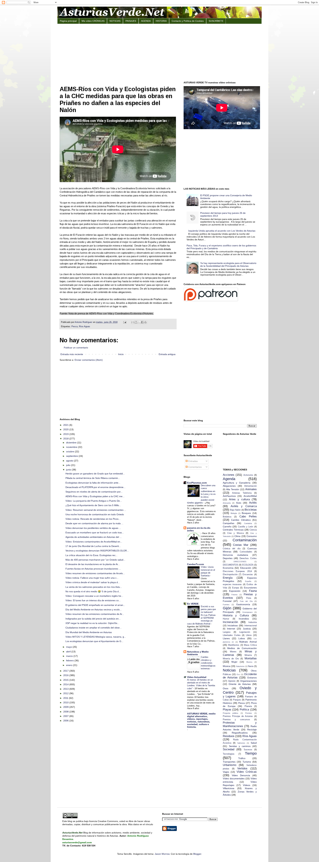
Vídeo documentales (234, 778)
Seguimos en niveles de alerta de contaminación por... (93, 491)
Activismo (248, 475)
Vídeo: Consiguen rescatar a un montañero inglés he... (94, 596)
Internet (231, 628)
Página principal (68, 21)
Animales (251, 489)
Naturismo (240, 666)
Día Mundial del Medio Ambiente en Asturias (88, 632)
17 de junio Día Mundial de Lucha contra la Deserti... (93, 546)
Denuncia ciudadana (235, 555)
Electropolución (230, 574)
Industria (252, 622)
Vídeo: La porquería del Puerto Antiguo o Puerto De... (93, 500)
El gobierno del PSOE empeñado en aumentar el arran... (95, 605)
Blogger (197, 854)
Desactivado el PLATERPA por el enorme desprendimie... (95, 487)
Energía (227, 577)
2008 (66, 711)
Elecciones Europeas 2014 (237, 571)
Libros (249, 635)
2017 (66, 670)
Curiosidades (246, 552)
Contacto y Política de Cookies (188, 21)
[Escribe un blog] (136, 322)
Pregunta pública (230, 713)
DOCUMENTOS (230, 565)
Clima (237, 536)
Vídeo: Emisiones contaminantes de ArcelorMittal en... (93, 541)
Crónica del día (231, 548)
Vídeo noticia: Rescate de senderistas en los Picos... (92, 519)
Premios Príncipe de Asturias (238, 716)
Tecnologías (228, 754)
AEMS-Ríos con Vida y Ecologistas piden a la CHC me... (94, 496)
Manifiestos (233, 645)
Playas (227, 709)
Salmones (241, 743)
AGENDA (146, 21)
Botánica (227, 517)
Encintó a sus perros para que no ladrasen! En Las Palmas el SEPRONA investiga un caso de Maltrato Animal (201, 615)
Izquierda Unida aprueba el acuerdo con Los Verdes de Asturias (221, 230)
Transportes (229, 761)
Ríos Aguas (84, 326)
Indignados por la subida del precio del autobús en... (93, 618)
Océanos (252, 677)
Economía (228, 568)
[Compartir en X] (139, 322)
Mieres (233, 652)
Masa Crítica (250, 645)
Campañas (228, 523)
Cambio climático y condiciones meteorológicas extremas (208, 663)
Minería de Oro (231, 658)
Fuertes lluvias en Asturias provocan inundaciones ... (93, 568)
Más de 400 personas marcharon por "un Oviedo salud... (95, 559)
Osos (225, 688)
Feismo (234, 595)
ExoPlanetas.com (197, 482)
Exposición (234, 591)
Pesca (74, 326)
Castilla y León (245, 527)
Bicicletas (251, 509)
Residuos (228, 736)
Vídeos (246, 785)
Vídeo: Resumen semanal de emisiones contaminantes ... (95, 510)
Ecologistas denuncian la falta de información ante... (92, 482)
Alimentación (250, 486)
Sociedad (228, 749)
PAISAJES (130, 21)
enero (69, 665)
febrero (70, 660)
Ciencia (253, 530)
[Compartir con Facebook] (142, 322)
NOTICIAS (114, 21)
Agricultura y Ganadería (237, 482)
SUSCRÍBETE (216, 21)
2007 (66, 716)
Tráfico (241, 758)
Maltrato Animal (248, 641)
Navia (250, 666)
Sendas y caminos (240, 746)
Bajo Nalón (235, 510)
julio (68, 465)
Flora (248, 598)
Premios (248, 713)
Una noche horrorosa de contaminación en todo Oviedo (94, 514)
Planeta (248, 706)
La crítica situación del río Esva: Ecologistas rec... (91, 555)
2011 (66, 698)
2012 (66, 693)
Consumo (252, 536)
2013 (66, 689)
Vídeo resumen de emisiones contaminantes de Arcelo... (95, 573)
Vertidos (242, 768)
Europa (235, 588)
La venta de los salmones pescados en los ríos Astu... (93, 587)
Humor (226, 619)
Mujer (234, 661)
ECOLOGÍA (248, 565)
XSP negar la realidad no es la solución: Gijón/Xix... (92, 623)
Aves (238, 502)
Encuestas (248, 574)
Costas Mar (240, 544)
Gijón (227, 608)
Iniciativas (232, 625)
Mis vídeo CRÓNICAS (93, 21)
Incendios (244, 618)
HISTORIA (161, 21)
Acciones (228, 474)
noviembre (72, 447)
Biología (234, 513)
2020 (66, 429)
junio (69, 469)
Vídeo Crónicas (247, 771)
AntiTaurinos (229, 496)
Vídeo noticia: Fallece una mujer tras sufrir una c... (91, 577)
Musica (249, 662)
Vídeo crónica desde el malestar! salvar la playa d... (92, 582)
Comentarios (195, 467)
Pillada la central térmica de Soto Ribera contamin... (92, 478)
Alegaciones (229, 486)
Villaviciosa (228, 788)
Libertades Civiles (232, 635)
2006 (66, 720)
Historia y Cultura (236, 615)
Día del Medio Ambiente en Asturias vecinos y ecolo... (93, 609)
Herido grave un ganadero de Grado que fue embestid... (95, 473)
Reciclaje (252, 729)
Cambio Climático (241, 520)
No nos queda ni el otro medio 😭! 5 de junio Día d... (93, 591)
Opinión (231, 681)
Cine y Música (235, 533)
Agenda (229, 479)
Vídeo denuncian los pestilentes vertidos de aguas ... (93, 528)
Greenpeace (247, 612)
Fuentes (226, 605)
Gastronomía (243, 604)
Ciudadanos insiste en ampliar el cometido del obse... (93, 627)
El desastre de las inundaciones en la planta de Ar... (92, 564)
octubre (70, 451)
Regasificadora (240, 732)
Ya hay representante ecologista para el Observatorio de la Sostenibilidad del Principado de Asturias (228, 264)
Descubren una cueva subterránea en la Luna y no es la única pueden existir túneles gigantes (201, 494)
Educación (245, 568)
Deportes (227, 558)
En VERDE (193, 603)
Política (244, 709)
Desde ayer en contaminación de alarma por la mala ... (94, 523)
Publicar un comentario (76, 347)
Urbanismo (229, 765)
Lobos (241, 638)
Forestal (227, 601)
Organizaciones (248, 681)
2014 (66, 684)
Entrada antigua (167, 354)
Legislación (244, 632)
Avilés (253, 502)
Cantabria (248, 523)
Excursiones (250, 587)
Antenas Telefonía (242, 493)
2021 (66, 425)
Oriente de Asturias (240, 684)
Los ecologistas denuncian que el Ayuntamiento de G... (94, 641)
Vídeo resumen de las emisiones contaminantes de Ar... (94, 614)
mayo (69, 647)
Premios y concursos (236, 719)
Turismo (247, 761)
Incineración (230, 622)
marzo (69, 656)
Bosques (246, 513)
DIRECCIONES (240, 562)
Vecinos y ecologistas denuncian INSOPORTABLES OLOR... (97, 550)
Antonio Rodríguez (84, 322)
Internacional (250, 625)
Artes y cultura (239, 499)
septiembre (72, 456)
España (248, 581)
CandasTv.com (195, 564)
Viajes (226, 772)
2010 (66, 702)
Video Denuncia (241, 775)
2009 (66, 707)
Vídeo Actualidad (196, 677)
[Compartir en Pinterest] (145, 322)
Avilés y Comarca (244, 506)
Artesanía (227, 503)
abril (68, 651)
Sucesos (248, 749)
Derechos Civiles (248, 558)
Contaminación (245, 540)
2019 (66, 434)
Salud (254, 742)
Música (226, 666)
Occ (238, 674)
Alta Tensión (232, 489)
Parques (237, 700)
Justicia (247, 628)
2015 (66, 680)
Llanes (226, 638)
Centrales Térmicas (233, 529)
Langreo (226, 632)
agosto (70, 460)
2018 (66, 438)
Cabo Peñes (248, 516)
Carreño (227, 526)
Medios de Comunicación (242, 648)
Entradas (193, 461)
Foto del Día (246, 601)
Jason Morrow (162, 854)
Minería (248, 655)
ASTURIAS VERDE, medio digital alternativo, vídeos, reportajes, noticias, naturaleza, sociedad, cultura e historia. (201, 720)
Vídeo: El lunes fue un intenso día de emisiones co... (93, 600)
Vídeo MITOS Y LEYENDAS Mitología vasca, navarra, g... (95, 636)
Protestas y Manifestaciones (240, 724)
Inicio (121, 354)
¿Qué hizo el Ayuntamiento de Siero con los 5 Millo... (93, 505)
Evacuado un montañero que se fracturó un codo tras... (94, 532)
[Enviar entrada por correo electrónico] (124, 322)
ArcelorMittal (250, 496)
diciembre (71, 442)
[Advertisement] (159, 52)
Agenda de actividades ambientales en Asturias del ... (93, 537)
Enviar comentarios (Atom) (89, 360)
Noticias (229, 670)
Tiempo (251, 753)
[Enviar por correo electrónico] (132, 322)
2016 (66, 675)
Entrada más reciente (71, 354)
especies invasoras (232, 584)
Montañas (251, 658)
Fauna (253, 590)
